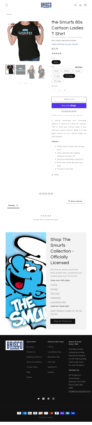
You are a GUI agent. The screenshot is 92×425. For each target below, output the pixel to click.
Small (56, 71)
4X (52, 314)
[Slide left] (20, 83)
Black (56, 62)
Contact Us (31, 352)
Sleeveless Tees (54, 357)
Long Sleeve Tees (58, 302)
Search (29, 377)
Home (9, 14)
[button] (6, 5)
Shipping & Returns (34, 357)
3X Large (57, 81)
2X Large (69, 76)
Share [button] (56, 175)
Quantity (55, 86)
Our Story (30, 347)
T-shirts (53, 284)
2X (77, 310)
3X (81, 310)
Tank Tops (55, 293)
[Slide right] (31, 83)
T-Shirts (51, 347)
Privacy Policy (32, 367)
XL (73, 310)
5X (56, 314)
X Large (57, 76)
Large (78, 71)
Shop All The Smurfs (63, 321)
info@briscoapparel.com (80, 391)
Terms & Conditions (34, 362)
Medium (67, 71)
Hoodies (54, 289)
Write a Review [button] (76, 201)
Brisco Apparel (48, 417)
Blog (28, 372)
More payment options (69, 111)
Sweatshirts (55, 298)
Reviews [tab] (11, 205)
